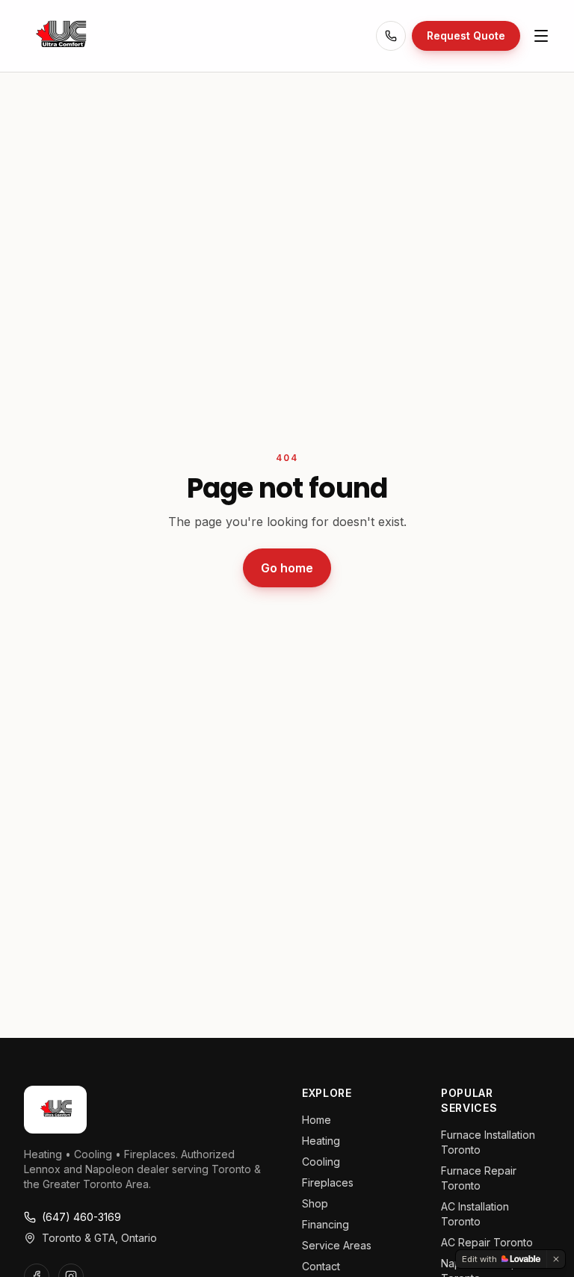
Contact (321, 1266)
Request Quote (466, 35)
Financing (325, 1224)
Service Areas (336, 1245)
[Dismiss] (556, 1259)
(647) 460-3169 (81, 1216)
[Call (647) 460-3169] (391, 36)
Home (316, 1119)
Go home (287, 567)
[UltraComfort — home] (60, 36)
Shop (315, 1203)
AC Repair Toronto (487, 1242)
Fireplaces (328, 1182)
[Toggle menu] (541, 36)
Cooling (321, 1161)
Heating (321, 1140)
